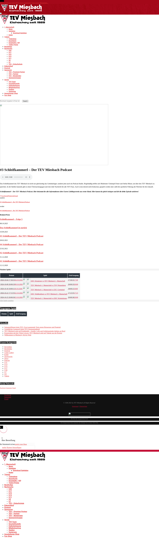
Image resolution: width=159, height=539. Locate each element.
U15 (10, 54)
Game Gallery (9, 353)
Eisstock (7, 68)
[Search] (0, 99)
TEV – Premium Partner (17, 72)
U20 (10, 50)
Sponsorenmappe (15, 78)
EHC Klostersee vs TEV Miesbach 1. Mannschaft (47, 281)
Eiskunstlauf (8, 66)
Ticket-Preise (13, 45)
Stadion (11, 89)
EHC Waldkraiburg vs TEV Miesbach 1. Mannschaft (48, 294)
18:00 (73, 289)
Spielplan (12, 31)
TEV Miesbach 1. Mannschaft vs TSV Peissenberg (48, 285)
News (10, 29)
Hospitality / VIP (14, 43)
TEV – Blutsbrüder (15, 76)
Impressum (75, 406)
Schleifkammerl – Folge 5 (11, 219)
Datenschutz (83, 406)
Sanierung (12, 91)
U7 (9, 62)
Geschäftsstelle (14, 83)
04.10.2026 (11, 280)
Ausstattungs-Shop (11, 93)
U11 (10, 58)
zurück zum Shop (21, 444)
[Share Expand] (18, 196)
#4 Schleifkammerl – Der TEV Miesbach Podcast (21, 244)
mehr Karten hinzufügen (11, 447)
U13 (10, 56)
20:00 (73, 284)
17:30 (73, 280)
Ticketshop (12, 39)
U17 (10, 52)
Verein (6, 80)
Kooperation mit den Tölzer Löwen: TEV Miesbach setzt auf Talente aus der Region (33, 333)
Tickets (6, 37)
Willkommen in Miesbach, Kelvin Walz (17, 335)
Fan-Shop (7, 95)
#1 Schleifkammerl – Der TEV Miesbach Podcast (21, 261)
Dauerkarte (12, 41)
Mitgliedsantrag (14, 87)
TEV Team (12, 82)
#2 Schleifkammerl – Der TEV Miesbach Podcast (21, 253)
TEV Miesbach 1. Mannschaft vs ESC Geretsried (47, 290)
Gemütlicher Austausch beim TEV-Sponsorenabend (22, 329)
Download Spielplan (20, 33)
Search (25, 101)
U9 (9, 60)
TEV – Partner (13, 74)
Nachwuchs (8, 48)
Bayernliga (8, 347)
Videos (6, 376)
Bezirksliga (8, 46)
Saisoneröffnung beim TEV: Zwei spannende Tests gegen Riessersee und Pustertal (32, 327)
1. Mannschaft (9, 27)
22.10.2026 (11, 293)
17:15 (73, 293)
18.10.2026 (11, 289)
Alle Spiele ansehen (7, 301)
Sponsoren (8, 70)
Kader (11, 35)
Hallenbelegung (14, 85)
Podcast (7, 360)
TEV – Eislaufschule (15, 64)
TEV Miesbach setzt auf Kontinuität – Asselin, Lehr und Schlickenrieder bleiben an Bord (34, 331)
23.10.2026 (11, 297)
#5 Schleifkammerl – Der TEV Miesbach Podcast (21, 236)
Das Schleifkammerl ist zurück (13, 228)
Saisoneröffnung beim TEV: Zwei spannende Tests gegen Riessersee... (24, 3)
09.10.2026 (11, 284)
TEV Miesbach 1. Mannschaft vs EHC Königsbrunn (48, 298)
